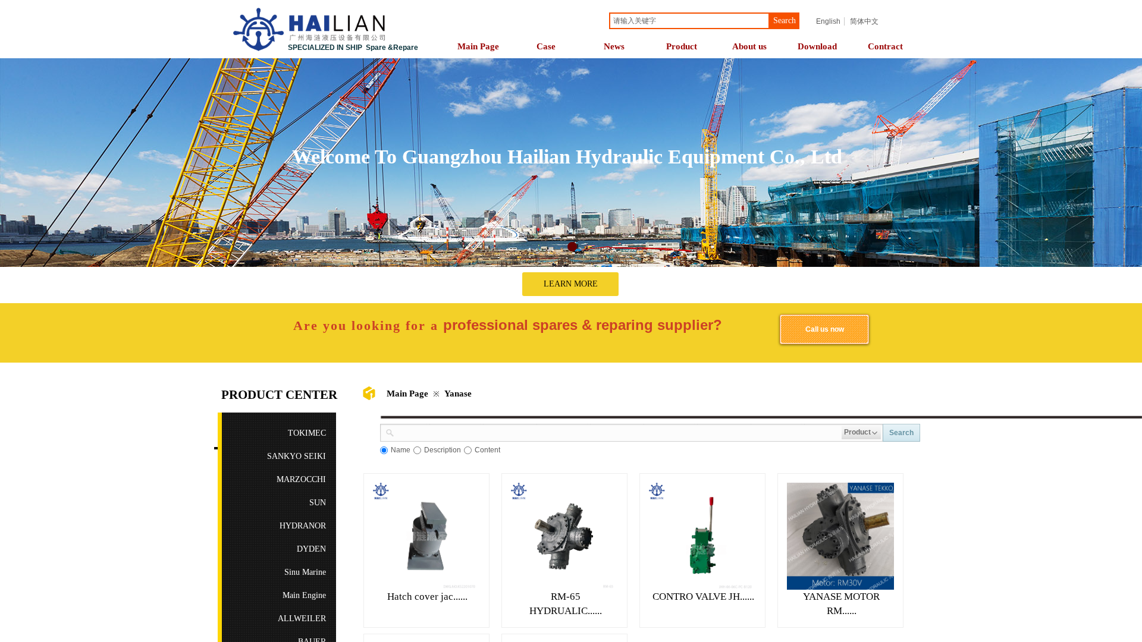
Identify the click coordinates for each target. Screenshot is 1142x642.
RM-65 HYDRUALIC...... (565, 603)
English (828, 21)
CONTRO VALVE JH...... (703, 596)
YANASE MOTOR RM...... (841, 603)
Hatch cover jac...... (427, 596)
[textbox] (689, 20)
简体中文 (864, 21)
